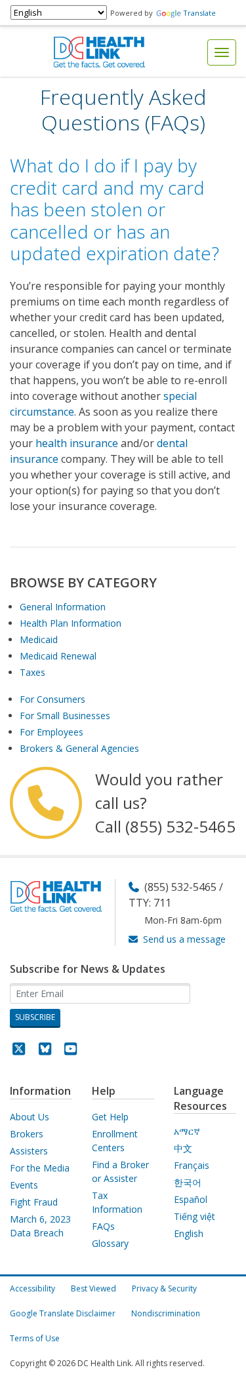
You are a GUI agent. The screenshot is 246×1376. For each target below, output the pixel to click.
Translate (199, 13)
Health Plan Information (70, 623)
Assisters (29, 1151)
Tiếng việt (194, 1216)
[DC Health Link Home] (99, 51)
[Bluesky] (45, 1050)
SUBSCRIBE (35, 1017)
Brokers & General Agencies (79, 748)
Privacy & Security (164, 1288)
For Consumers (52, 699)
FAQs (103, 1226)
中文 (183, 1148)
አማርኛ (187, 1131)
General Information (63, 606)
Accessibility (32, 1288)
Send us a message (184, 939)
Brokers (26, 1134)
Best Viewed (93, 1288)
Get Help (110, 1117)
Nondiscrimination (165, 1313)
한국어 (187, 1182)
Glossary (110, 1243)
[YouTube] (71, 1050)
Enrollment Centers (115, 1141)
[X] (19, 1050)
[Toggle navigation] (221, 52)
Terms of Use (35, 1338)
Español (190, 1199)
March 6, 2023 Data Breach (40, 1226)
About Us (29, 1117)
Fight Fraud (34, 1202)
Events (24, 1185)
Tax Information (117, 1202)
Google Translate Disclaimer (62, 1313)
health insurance (76, 443)
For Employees (51, 732)
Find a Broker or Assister (120, 1171)
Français (191, 1165)
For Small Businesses (65, 715)
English (188, 1233)
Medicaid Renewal (58, 656)
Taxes (32, 672)
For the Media (40, 1168)
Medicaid (39, 639)
